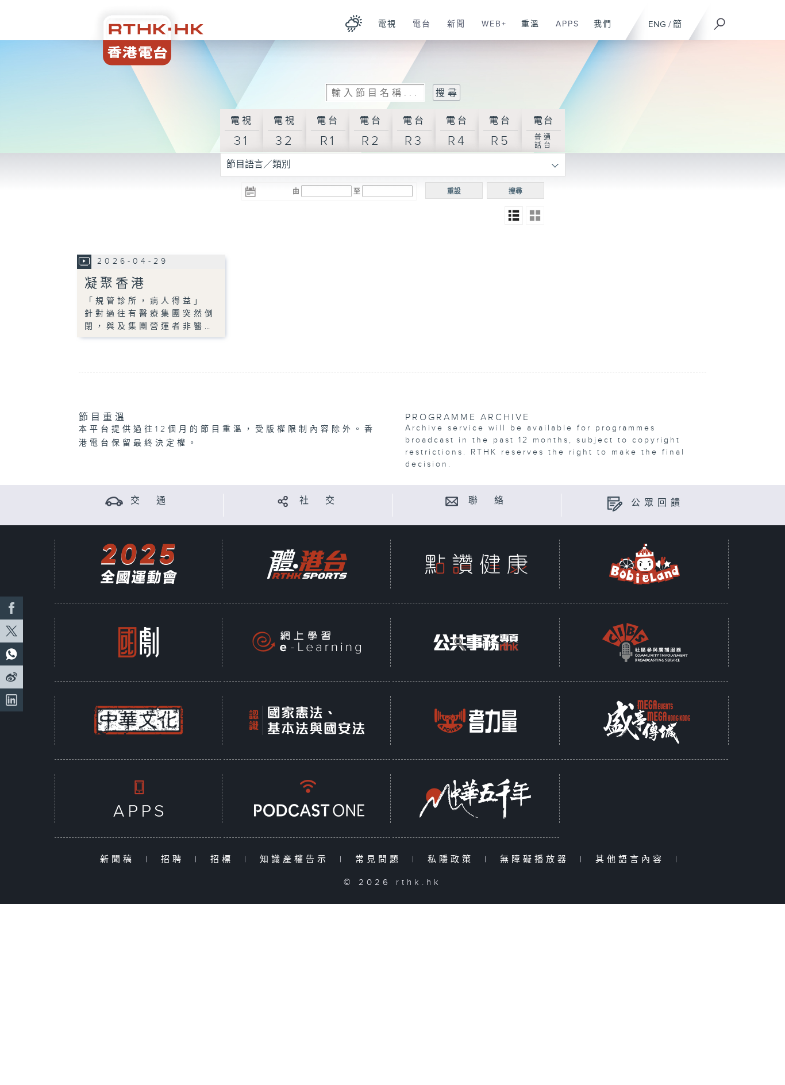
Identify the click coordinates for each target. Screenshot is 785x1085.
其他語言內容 (632, 859)
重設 (454, 191)
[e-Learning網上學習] (307, 642)
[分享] (283, 501)
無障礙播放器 (537, 859)
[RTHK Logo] (145, 32)
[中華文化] (138, 720)
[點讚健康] (476, 564)
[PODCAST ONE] (307, 798)
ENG (657, 24)
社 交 (318, 500)
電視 (383, 30)
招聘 (175, 859)
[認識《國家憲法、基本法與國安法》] (307, 720)
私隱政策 (453, 859)
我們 (598, 30)
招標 (224, 859)
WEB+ (490, 30)
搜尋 (515, 191)
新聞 (451, 30)
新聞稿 (120, 859)
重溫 (526, 30)
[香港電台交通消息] (114, 501)
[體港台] (307, 564)
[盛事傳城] (645, 720)
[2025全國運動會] (138, 564)
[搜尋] (720, 20)
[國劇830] (138, 642)
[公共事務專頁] (476, 642)
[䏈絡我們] (452, 501)
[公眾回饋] (615, 503)
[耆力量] (476, 720)
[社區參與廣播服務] (645, 642)
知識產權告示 (297, 859)
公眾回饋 (657, 503)
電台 (417, 30)
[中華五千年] (476, 798)
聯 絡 (487, 500)
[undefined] (354, 23)
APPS (563, 30)
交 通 (150, 500)
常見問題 (380, 859)
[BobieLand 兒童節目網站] (645, 564)
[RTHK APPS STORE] (138, 798)
